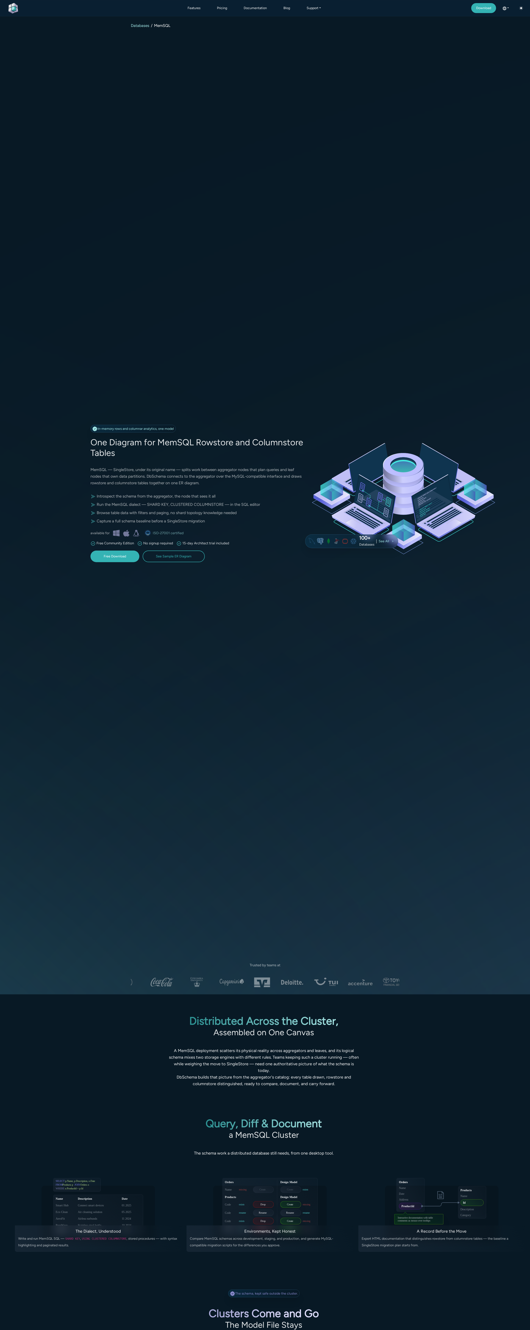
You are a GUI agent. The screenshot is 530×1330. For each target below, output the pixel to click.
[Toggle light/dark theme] (521, 8)
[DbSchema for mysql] (312, 541)
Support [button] (312, 8)
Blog (286, 8)
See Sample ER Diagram (174, 556)
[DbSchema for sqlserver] (337, 541)
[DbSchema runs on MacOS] (126, 532)
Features (194, 8)
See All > (386, 541)
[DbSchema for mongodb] (328, 541)
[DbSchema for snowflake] (353, 541)
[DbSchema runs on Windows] (116, 532)
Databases (140, 25)
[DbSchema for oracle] (345, 541)
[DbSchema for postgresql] (320, 541)
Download (483, 8)
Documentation (255, 8)
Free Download (115, 556)
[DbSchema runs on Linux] (136, 532)
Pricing (222, 8)
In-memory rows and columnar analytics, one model (136, 429)
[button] (505, 8)
